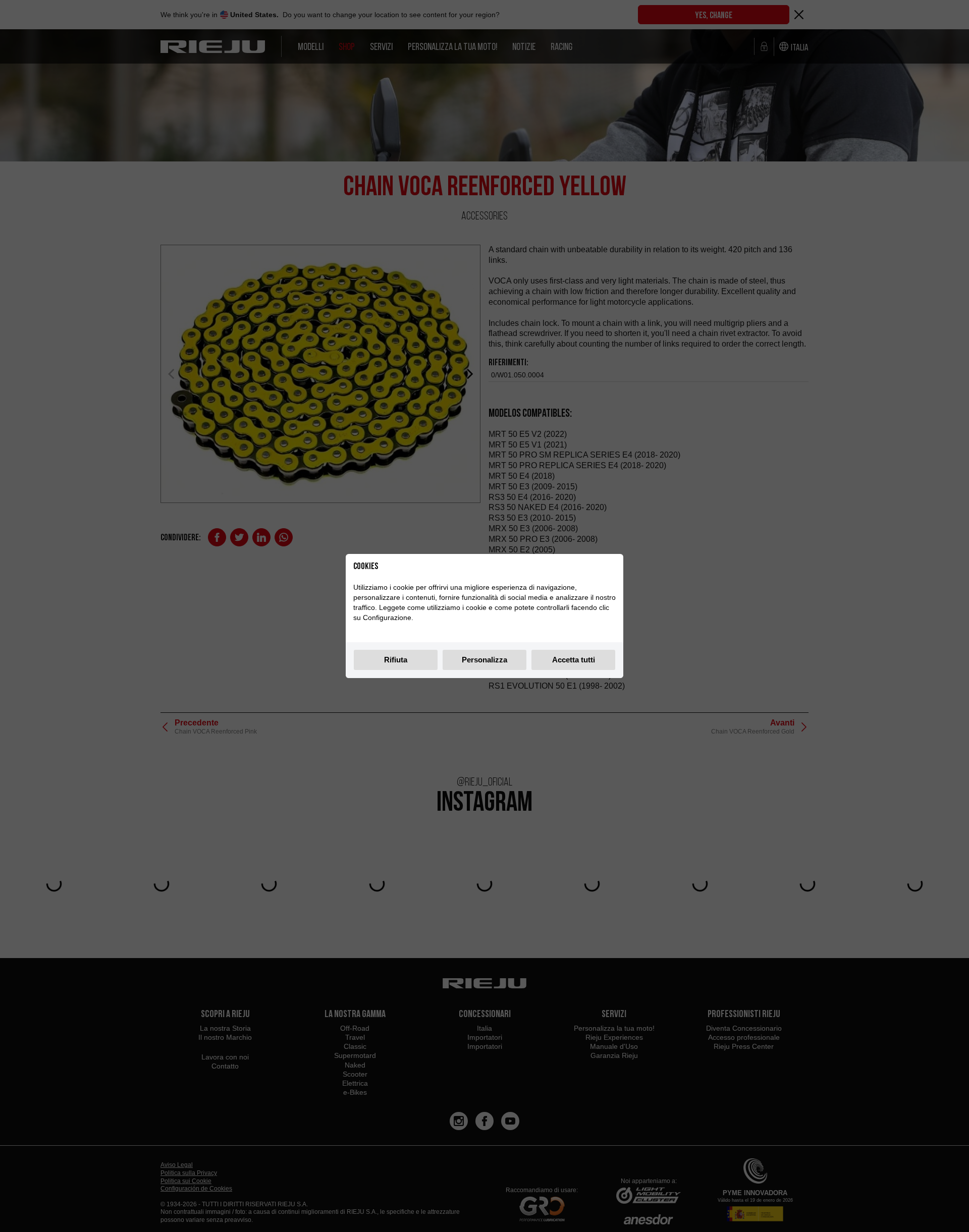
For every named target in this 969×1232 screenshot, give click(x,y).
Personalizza (484, 659)
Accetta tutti (573, 659)
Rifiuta (395, 659)
